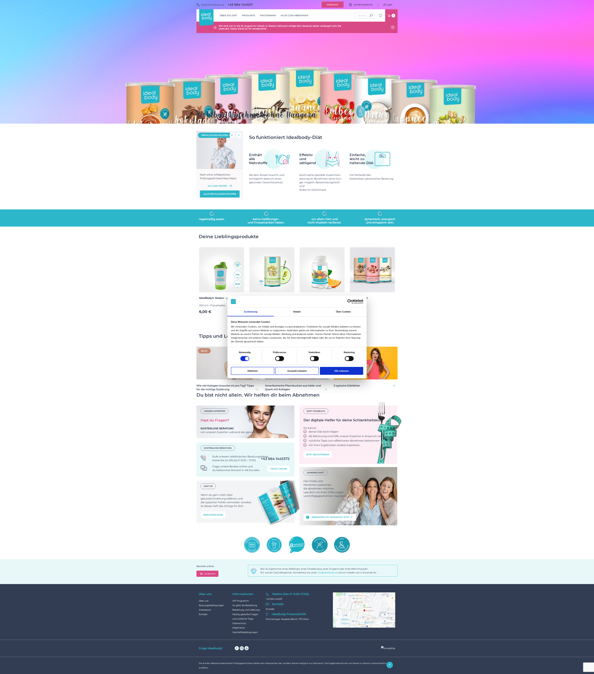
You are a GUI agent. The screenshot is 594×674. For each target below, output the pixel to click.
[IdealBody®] (206, 16)
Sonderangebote (363, 4)
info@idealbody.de (327, 572)
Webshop (332, 4)
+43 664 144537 (240, 4)
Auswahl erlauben (297, 371)
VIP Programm (240, 601)
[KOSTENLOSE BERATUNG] (245, 459)
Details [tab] (297, 311)
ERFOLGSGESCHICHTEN (214, 135)
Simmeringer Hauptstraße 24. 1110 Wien (287, 619)
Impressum (205, 609)
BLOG (204, 350)
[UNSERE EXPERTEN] (245, 422)
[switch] (279, 358)
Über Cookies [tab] (343, 311)
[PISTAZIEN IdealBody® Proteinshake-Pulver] (271, 269)
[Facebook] (237, 648)
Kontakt (203, 614)
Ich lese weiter (217, 186)
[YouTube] (247, 648)
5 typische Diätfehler (347, 385)
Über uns (204, 601)
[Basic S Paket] (372, 269)
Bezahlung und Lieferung (246, 609)
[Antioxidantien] (322, 269)
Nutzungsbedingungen (211, 605)
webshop (209, 573)
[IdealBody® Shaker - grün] (221, 269)
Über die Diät (228, 15)
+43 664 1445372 (275, 459)
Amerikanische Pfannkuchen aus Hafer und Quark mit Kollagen (293, 387)
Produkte (248, 15)
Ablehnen (252, 371)
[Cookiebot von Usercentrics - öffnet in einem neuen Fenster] (349, 301)
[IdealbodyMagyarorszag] (348, 496)
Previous (232, 135)
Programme (268, 15)
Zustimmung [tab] (251, 311)
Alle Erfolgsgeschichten (220, 194)
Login (389, 4)
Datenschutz (239, 623)
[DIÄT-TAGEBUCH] (348, 435)
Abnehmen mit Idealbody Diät (330, 517)
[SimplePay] (388, 648)
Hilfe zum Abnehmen (294, 15)
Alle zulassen (341, 371)
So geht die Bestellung (244, 605)
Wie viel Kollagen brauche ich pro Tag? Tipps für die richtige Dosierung (225, 387)
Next (238, 135)
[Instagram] (242, 648)
